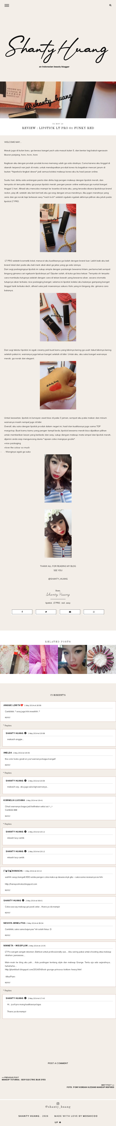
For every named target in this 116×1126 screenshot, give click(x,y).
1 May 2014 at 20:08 (36, 733)
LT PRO (56, 603)
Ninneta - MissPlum (15, 945)
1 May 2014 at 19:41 (34, 800)
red (63, 603)
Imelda (7, 752)
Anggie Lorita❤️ (13, 705)
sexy (68, 603)
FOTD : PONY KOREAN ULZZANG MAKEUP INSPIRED (90, 1087)
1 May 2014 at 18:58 (32, 705)
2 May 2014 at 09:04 (34, 923)
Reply (7, 717)
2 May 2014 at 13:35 (37, 946)
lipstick (48, 603)
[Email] (70, 612)
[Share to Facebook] (22, 612)
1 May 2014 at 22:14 (33, 871)
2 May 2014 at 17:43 (36, 998)
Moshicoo (90, 1116)
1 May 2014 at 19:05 (21, 753)
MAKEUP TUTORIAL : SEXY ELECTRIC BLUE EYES (24, 1079)
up (57, 1122)
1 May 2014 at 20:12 (36, 832)
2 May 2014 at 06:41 (34, 901)
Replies (8, 725)
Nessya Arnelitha (14, 923)
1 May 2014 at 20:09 (36, 781)
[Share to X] (46, 612)
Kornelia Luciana (14, 800)
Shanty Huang (58, 594)
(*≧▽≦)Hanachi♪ (13, 870)
